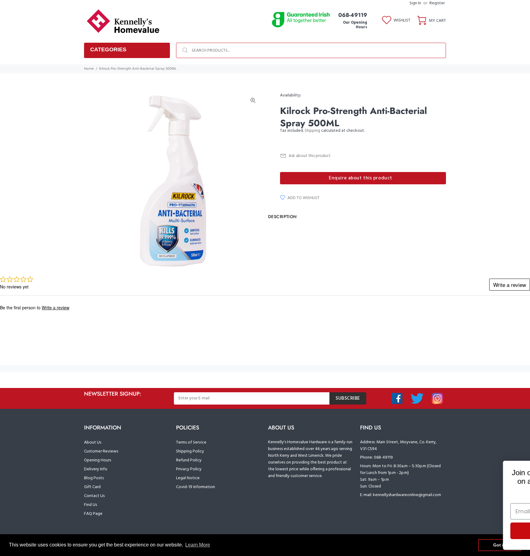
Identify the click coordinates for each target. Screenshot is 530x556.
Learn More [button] (197, 544)
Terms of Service (191, 442)
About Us (92, 442)
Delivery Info (95, 469)
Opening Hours (97, 460)
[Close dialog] (517, 468)
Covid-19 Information (195, 487)
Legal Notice (188, 478)
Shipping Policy (190, 451)
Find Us (90, 504)
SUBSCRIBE (348, 398)
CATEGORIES (108, 49)
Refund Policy (189, 460)
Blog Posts (94, 478)
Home (89, 69)
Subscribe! (456, 531)
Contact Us (94, 495)
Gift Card (92, 487)
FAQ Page (93, 513)
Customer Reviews (101, 451)
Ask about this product (310, 155)
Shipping (312, 130)
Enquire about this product (360, 178)
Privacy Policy (189, 469)
